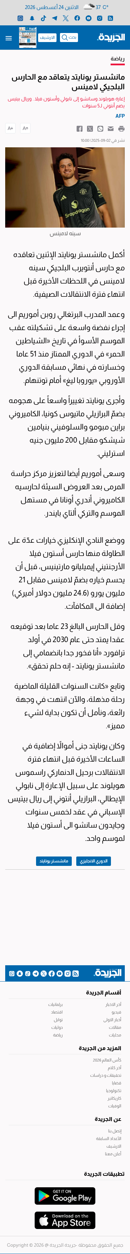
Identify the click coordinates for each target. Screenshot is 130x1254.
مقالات (115, 1027)
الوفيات (114, 1106)
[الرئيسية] (111, 37)
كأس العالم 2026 (107, 1060)
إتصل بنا (114, 1131)
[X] (66, 18)
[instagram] (99, 18)
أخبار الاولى (112, 1019)
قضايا (116, 1083)
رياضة (58, 1035)
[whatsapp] (20, 18)
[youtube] (89, 18)
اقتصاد (57, 1012)
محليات (115, 1035)
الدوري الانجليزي (93, 861)
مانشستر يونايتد (54, 861)
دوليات (57, 1027)
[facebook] (77, 18)
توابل (58, 1019)
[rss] (110, 18)
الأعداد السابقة (108, 1138)
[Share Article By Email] (111, 128)
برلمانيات (55, 1004)
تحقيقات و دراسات (105, 1075)
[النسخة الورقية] (27, 37)
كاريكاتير (114, 1098)
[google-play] (65, 1192)
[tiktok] (43, 18)
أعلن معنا (113, 1153)
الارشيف (47, 37)
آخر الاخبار (113, 1004)
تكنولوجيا (113, 1090)
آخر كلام (114, 1067)
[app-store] (65, 1217)
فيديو (116, 1012)
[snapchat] (32, 18)
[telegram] (54, 18)
